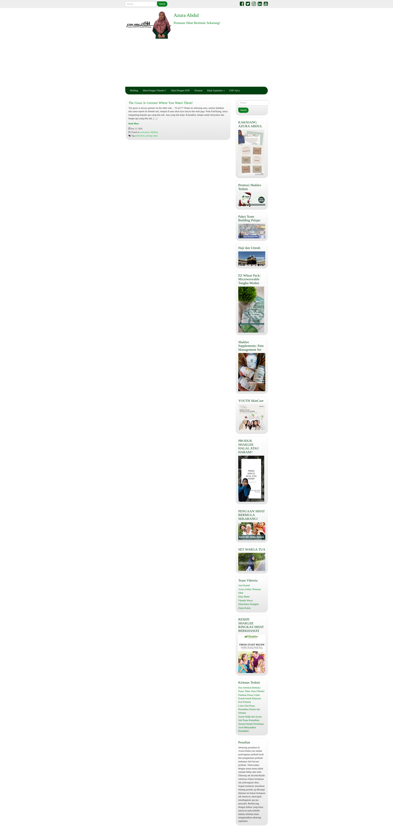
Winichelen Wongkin (248, 604)
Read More (133, 123)
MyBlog (134, 90)
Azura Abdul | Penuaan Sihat (249, 591)
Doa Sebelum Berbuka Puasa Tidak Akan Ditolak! (251, 689)
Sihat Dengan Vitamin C (154, 90)
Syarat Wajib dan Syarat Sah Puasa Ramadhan (250, 718)
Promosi (198, 90)
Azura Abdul (186, 15)
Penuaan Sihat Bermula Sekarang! (197, 23)
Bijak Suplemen (215, 90)
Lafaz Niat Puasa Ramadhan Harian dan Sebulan (249, 709)
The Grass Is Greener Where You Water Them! (160, 103)
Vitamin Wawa (245, 600)
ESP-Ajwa (234, 90)
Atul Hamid (244, 585)
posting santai (152, 136)
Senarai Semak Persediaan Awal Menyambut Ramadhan (251, 727)
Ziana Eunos (244, 608)
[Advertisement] (196, 62)
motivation (144, 132)
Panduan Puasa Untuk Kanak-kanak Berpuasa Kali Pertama (249, 698)
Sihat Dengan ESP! (180, 90)
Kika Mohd (243, 596)
